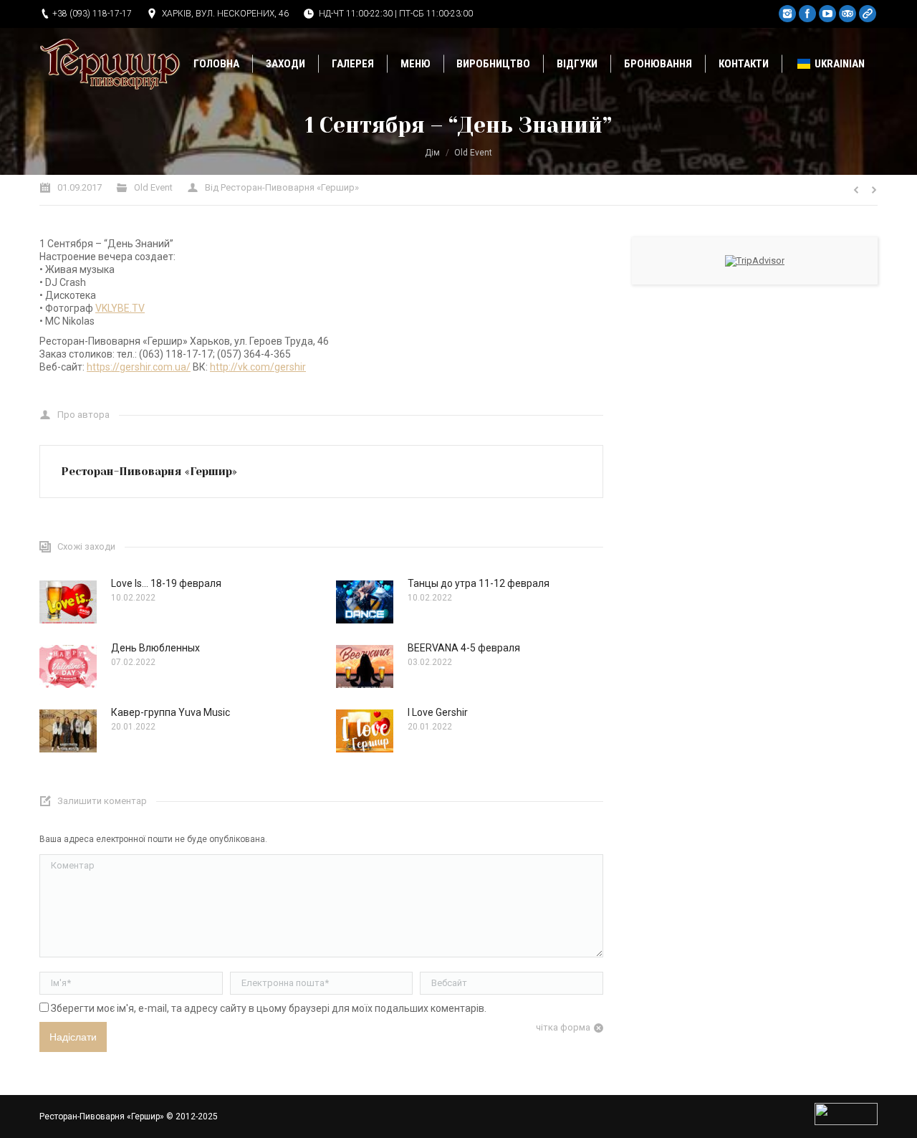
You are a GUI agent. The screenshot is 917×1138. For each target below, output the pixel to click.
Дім (432, 153)
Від (282, 187)
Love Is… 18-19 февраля (166, 583)
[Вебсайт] (867, 13)
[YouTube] (827, 13)
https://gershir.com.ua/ (139, 367)
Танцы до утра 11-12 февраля (478, 583)
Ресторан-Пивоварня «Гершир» (101, 1116)
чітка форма (563, 1027)
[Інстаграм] (787, 13)
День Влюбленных (155, 648)
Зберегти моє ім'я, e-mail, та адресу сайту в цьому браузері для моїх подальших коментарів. (268, 1008)
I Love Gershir (438, 712)
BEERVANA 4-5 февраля (464, 648)
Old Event (473, 153)
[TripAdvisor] (847, 13)
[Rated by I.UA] (846, 1122)
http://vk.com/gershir (258, 367)
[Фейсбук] (807, 13)
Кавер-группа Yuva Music (170, 712)
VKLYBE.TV (120, 308)
